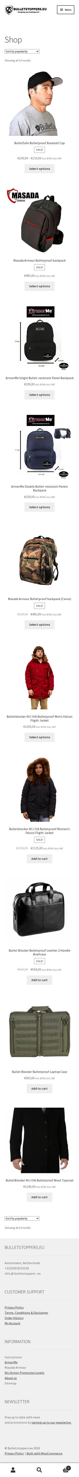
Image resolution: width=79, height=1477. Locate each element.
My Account (12, 1323)
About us (11, 1378)
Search (39, 1470)
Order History (14, 1318)
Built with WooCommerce (44, 1453)
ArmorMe (11, 1362)
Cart (61, 1467)
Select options (39, 169)
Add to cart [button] (39, 859)
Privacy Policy (14, 1307)
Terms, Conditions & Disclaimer (26, 1313)
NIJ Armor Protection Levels (24, 1373)
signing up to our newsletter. (52, 1422)
